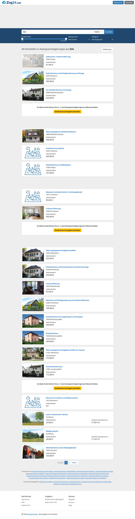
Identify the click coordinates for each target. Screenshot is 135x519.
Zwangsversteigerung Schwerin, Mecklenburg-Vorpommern (47, 478)
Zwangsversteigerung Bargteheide (65, 471)
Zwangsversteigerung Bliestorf (35, 474)
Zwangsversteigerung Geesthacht (77, 476)
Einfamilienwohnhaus (54, 367)
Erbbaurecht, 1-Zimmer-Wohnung (58, 57)
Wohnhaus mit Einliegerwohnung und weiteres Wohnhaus (67, 300)
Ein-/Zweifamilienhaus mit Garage (58, 90)
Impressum (25, 499)
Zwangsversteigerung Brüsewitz (78, 474)
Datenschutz (25, 505)
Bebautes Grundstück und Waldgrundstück (62, 398)
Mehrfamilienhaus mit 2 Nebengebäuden (61, 448)
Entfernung (107, 49)
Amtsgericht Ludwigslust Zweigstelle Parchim (67, 484)
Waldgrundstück (52, 431)
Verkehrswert (26, 37)
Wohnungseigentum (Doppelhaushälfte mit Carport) (65, 350)
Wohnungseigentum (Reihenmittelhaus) (61, 132)
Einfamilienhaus (52, 333)
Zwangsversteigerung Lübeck (75, 478)
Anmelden (129, 3)
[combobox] (57, 32)
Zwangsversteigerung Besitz (104, 471)
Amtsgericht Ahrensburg (61, 482)
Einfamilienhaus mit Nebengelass (58, 165)
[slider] (22, 39)
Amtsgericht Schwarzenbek (102, 482)
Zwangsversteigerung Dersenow (36, 476)
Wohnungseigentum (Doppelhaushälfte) (61, 250)
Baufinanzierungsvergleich (54, 499)
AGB (22, 502)
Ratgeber (72, 499)
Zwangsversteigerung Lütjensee (98, 476)
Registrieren (118, 3)
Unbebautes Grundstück (55, 148)
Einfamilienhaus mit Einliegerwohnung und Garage (65, 73)
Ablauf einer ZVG (51, 502)
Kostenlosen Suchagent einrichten (67, 112)
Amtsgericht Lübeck (87, 482)
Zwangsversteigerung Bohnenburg (56, 474)
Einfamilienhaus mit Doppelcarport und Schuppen (64, 317)
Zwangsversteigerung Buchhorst (99, 474)
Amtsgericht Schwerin (46, 482)
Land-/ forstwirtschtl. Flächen (57, 414)
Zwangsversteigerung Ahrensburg (42, 471)
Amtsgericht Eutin (75, 482)
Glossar (71, 502)
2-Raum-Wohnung (52, 284)
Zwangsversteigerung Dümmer (56, 476)
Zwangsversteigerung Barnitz (85, 471)
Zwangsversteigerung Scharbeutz (95, 478)
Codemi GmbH (32, 514)
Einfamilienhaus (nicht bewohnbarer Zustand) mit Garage (67, 267)
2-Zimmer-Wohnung (53, 209)
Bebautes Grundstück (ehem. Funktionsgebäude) (64, 192)
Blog (70, 505)
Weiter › (74, 463)
